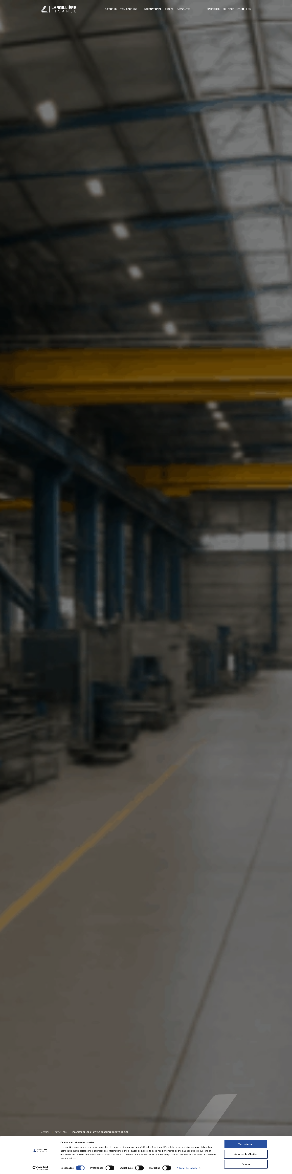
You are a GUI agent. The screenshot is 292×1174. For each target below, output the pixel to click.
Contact (228, 9)
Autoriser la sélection (245, 1154)
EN (249, 9)
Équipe (169, 9)
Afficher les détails (187, 1168)
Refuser (246, 1164)
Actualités (183, 9)
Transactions (128, 9)
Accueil (45, 1132)
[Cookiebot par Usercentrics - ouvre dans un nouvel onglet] (40, 1168)
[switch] (110, 1167)
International (152, 9)
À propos (111, 9)
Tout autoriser (245, 1144)
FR (238, 9)
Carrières (213, 9)
